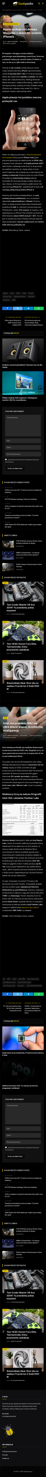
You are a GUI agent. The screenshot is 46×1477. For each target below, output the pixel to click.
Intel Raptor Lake (9, 986)
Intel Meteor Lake (9, 982)
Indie (24, 293)
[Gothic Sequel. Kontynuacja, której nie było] (8, 567)
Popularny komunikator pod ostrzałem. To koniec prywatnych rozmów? (22, 517)
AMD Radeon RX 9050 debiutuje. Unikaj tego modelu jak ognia (23, 526)
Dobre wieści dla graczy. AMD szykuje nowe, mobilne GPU (13, 323)
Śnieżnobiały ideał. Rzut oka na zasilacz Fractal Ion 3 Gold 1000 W (23, 686)
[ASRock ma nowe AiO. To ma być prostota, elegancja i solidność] (23, 1071)
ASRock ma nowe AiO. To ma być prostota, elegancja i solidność (23, 491)
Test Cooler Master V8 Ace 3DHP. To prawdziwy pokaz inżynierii (21, 607)
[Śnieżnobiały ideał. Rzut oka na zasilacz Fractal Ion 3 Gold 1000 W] (23, 672)
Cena (12, 293)
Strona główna (6, 10)
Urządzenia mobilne (11, 24)
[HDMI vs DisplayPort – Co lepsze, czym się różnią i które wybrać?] (8, 555)
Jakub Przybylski (12, 41)
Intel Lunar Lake (32, 979)
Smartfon (31, 296)
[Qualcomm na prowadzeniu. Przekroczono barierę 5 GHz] (23, 1038)
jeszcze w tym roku (29, 907)
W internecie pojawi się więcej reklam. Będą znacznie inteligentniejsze (34, 323)
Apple (5, 293)
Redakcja (5, 1458)
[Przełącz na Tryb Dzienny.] (42, 3)
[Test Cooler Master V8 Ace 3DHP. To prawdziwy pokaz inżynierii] (23, 593)
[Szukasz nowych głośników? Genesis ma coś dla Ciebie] (23, 350)
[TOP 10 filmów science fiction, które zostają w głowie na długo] (8, 544)
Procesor (21, 986)
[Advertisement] (23, 261)
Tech (5, 718)
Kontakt (5, 1455)
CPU (8, 979)
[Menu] (3, 3)
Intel (14, 979)
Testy (5, 583)
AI (4, 979)
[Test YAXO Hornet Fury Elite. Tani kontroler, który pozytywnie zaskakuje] (23, 632)
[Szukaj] (39, 3)
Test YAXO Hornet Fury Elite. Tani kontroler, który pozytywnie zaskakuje (22, 647)
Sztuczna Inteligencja (34, 986)
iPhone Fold (7, 296)
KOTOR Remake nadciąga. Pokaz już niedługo (21, 499)
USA (13, 300)
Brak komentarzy (36, 41)
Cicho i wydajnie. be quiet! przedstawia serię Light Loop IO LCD (24, 507)
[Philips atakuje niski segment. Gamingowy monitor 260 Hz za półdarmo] (23, 383)
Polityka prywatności (9, 1451)
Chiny (18, 293)
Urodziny (6, 300)
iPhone (31, 293)
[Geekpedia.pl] (23, 3)
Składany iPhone (19, 296)
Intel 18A (22, 979)
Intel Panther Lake (24, 982)
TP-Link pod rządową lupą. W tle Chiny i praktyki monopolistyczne (12, 1008)
